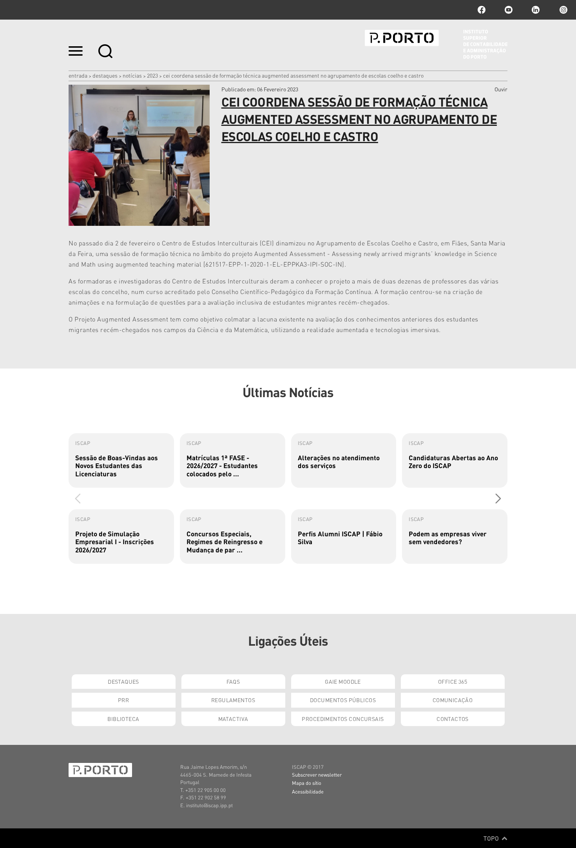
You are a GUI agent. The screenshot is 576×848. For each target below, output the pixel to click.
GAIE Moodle (343, 681)
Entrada (78, 75)
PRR (123, 699)
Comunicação (453, 699)
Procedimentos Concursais (343, 718)
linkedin (536, 10)
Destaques (105, 75)
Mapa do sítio (306, 782)
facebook (481, 10)
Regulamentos (233, 699)
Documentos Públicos (343, 699)
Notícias (132, 75)
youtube (509, 10)
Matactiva (233, 718)
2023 (152, 75)
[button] (498, 498)
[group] (121, 460)
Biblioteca (123, 718)
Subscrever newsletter (317, 774)
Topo (492, 838)
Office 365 (452, 681)
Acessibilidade (308, 791)
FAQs (233, 681)
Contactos (453, 718)
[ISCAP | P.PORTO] (436, 44)
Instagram (563, 10)
